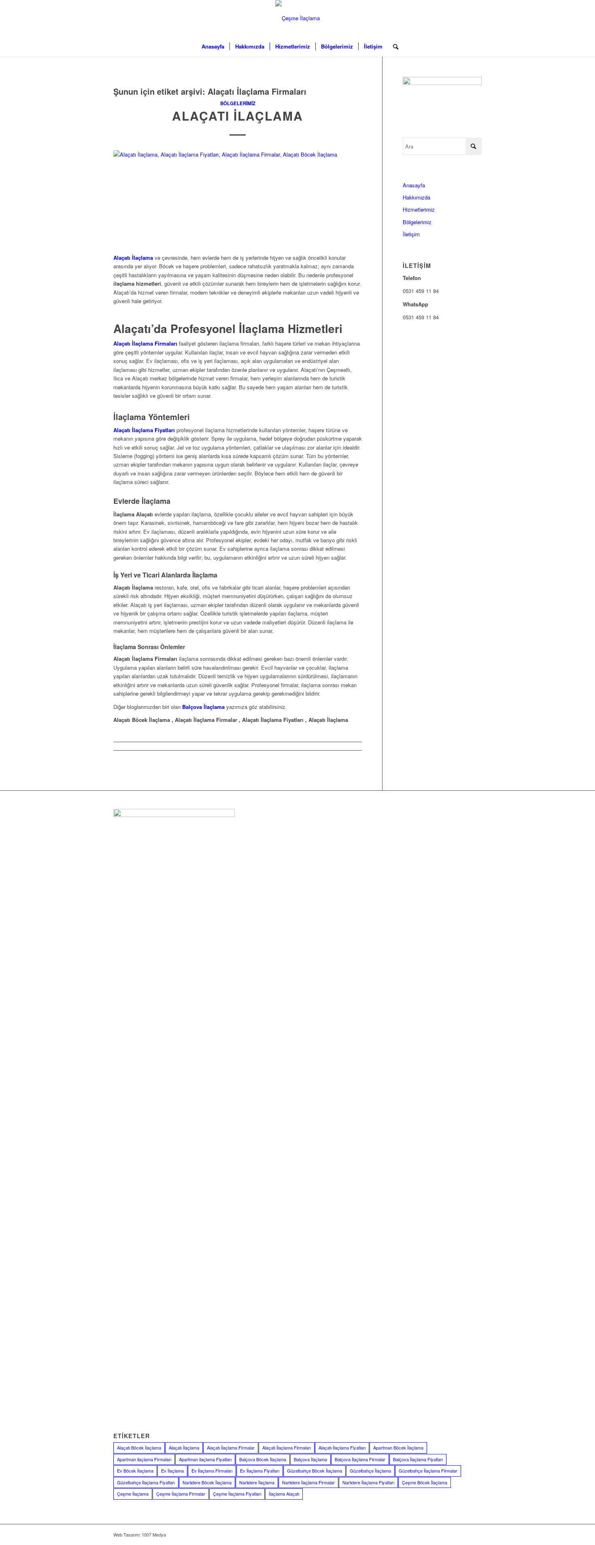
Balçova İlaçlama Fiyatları (418, 1459)
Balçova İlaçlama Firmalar (360, 1459)
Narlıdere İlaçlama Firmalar (308, 1482)
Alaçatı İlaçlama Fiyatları (342, 1447)
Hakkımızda (416, 197)
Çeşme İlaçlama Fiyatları (237, 1493)
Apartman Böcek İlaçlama (398, 1447)
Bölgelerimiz (237, 103)
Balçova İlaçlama (310, 1459)
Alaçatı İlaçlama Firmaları (286, 1447)
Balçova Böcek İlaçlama (262, 1459)
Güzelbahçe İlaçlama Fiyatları (146, 1482)
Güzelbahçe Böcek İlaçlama (314, 1470)
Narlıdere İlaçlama (256, 1482)
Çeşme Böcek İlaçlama (424, 1482)
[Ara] (393, 46)
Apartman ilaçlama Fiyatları (205, 1459)
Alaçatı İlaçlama (237, 115)
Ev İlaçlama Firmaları (211, 1470)
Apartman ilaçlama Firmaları (144, 1459)
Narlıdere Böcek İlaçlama (207, 1482)
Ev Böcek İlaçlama (135, 1470)
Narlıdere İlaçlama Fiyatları (368, 1482)
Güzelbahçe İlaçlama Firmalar (428, 1470)
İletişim (411, 234)
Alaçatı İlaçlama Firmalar (231, 1447)
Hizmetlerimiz (419, 209)
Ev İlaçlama (172, 1470)
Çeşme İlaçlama (133, 1493)
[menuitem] (213, 46)
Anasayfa (414, 185)
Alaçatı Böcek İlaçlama (139, 1447)
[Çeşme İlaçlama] (297, 18)
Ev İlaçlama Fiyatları (259, 1470)
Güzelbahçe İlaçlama (370, 1470)
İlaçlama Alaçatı (284, 1493)
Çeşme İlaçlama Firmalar (180, 1493)
